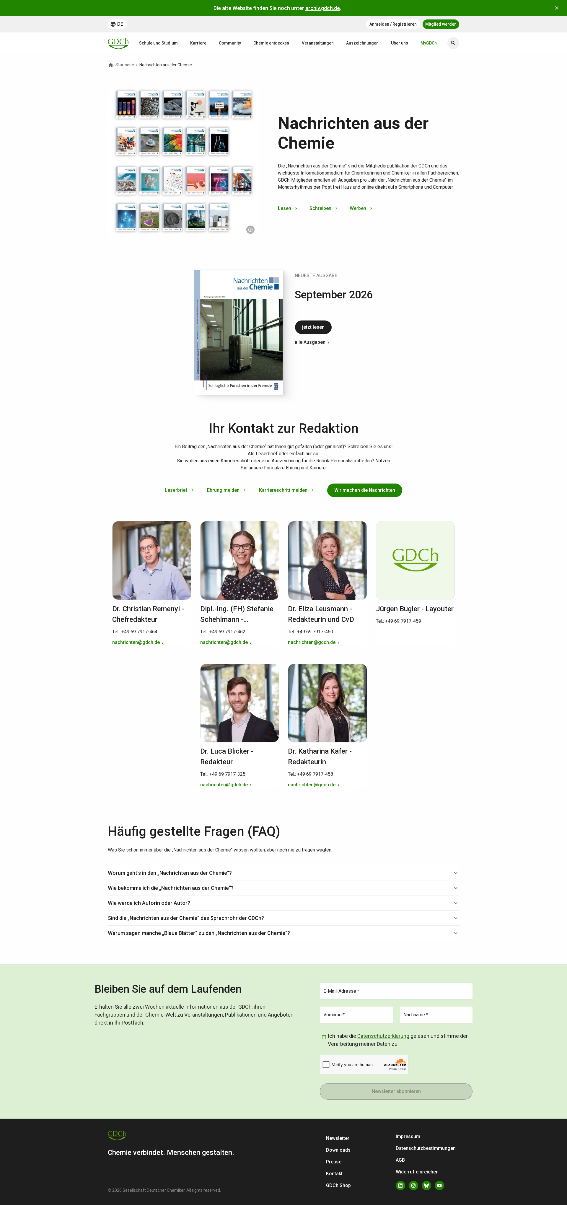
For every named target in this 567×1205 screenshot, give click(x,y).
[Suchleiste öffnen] (453, 43)
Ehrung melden (223, 490)
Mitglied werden (441, 24)
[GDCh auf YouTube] (439, 1185)
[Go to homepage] (118, 43)
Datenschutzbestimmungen (426, 1148)
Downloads (338, 1150)
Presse (333, 1162)
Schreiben (320, 208)
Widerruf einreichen (417, 1172)
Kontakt (334, 1173)
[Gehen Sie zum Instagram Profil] (413, 1185)
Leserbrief (176, 490)
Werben (358, 208)
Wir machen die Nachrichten (364, 490)
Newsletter (337, 1138)
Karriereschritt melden (283, 490)
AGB (400, 1160)
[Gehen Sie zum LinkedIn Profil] (400, 1185)
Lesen (284, 208)
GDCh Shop (338, 1185)
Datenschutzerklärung (383, 1036)
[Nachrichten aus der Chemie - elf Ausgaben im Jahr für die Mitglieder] (250, 230)
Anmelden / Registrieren (393, 24)
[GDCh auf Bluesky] (426, 1185)
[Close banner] (556, 8)
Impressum (408, 1136)
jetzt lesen (313, 327)
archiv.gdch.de (322, 8)
